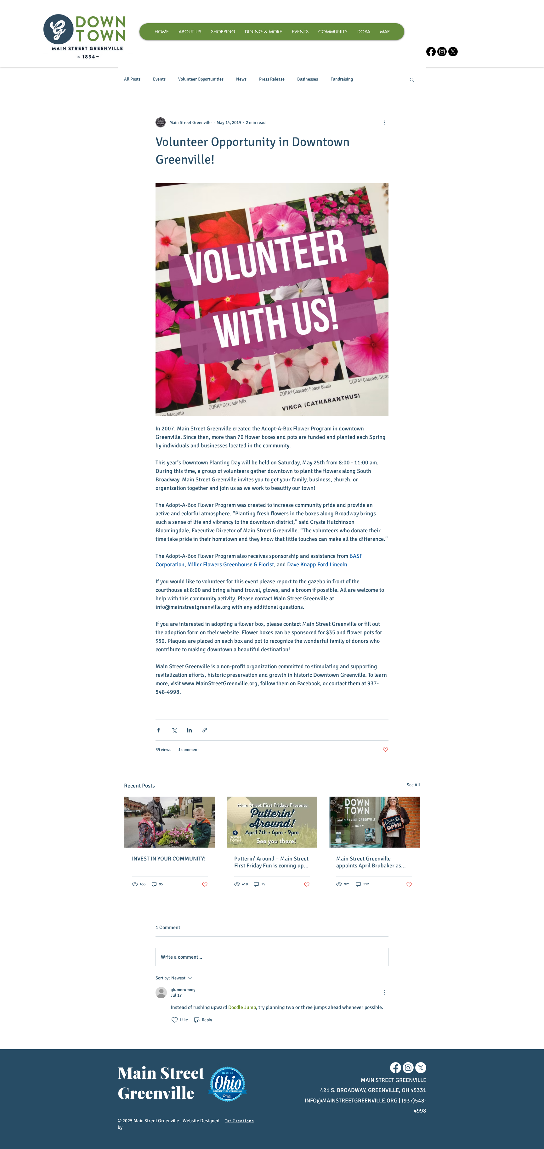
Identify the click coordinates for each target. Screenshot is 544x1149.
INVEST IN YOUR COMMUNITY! (169, 858)
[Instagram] (442, 51)
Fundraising (342, 79)
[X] (453, 51)
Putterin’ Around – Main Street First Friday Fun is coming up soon (271, 862)
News (241, 79)
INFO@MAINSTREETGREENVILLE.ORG (351, 1100)
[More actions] (384, 122)
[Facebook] (431, 51)
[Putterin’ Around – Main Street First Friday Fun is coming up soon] (272, 822)
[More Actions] (384, 992)
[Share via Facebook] (159, 730)
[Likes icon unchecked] (175, 1020)
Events (159, 79)
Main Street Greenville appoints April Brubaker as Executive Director (368, 862)
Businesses (307, 79)
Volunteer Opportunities (201, 79)
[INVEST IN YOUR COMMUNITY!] (169, 822)
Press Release (272, 79)
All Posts (132, 79)
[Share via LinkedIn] (189, 730)
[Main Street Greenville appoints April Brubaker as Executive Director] (374, 822)
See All (413, 784)
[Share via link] (205, 730)
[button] (412, 79)
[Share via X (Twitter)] (174, 730)
